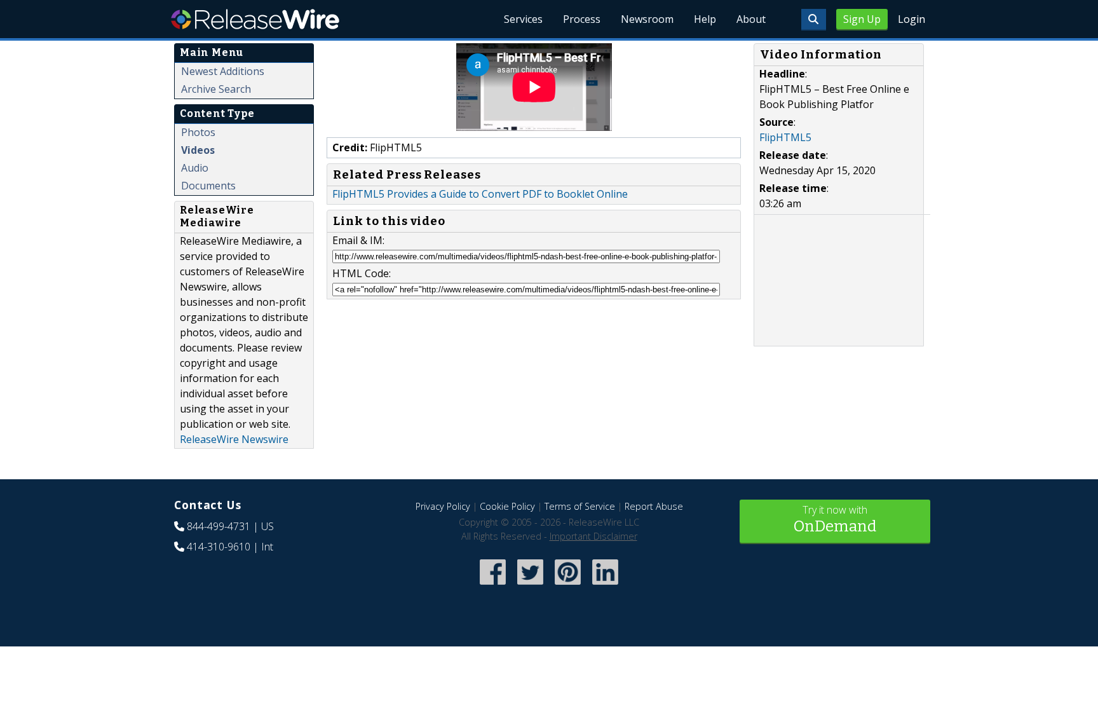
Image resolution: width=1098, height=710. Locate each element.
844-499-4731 (218, 526)
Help (705, 19)
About (751, 19)
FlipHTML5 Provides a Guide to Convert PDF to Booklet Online (480, 194)
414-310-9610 (218, 547)
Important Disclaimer (593, 536)
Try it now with (835, 519)
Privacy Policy (443, 506)
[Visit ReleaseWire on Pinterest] (567, 586)
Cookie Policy (507, 506)
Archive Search (216, 89)
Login (911, 19)
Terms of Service (580, 506)
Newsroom (647, 19)
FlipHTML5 (785, 137)
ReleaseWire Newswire (234, 439)
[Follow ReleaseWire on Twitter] (530, 586)
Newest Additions (222, 71)
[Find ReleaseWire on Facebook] (492, 586)
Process (581, 19)
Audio (194, 168)
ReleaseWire (255, 19)
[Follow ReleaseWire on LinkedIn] (605, 586)
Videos (198, 150)
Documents (208, 186)
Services (523, 19)
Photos (198, 132)
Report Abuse (654, 506)
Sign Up (862, 19)
